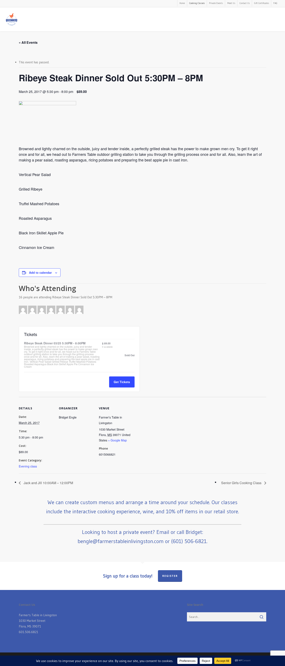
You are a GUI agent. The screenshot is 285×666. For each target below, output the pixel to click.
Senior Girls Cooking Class (241, 482)
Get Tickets (122, 382)
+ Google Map (117, 440)
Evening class (28, 466)
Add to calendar (40, 272)
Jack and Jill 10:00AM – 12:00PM (48, 482)
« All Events (28, 42)
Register (170, 576)
